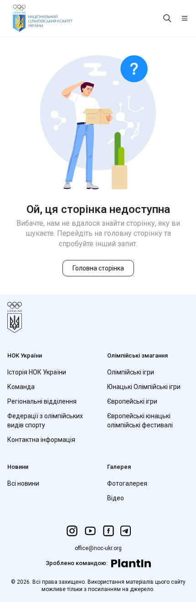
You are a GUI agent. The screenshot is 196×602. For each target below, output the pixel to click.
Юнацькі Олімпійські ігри (144, 386)
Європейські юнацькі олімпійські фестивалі (140, 420)
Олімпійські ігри (130, 372)
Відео (115, 498)
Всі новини (23, 483)
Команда (21, 386)
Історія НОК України (36, 372)
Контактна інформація (41, 439)
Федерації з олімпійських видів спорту (45, 420)
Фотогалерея (127, 483)
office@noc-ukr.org (98, 548)
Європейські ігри (132, 401)
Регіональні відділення (42, 401)
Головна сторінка (98, 268)
